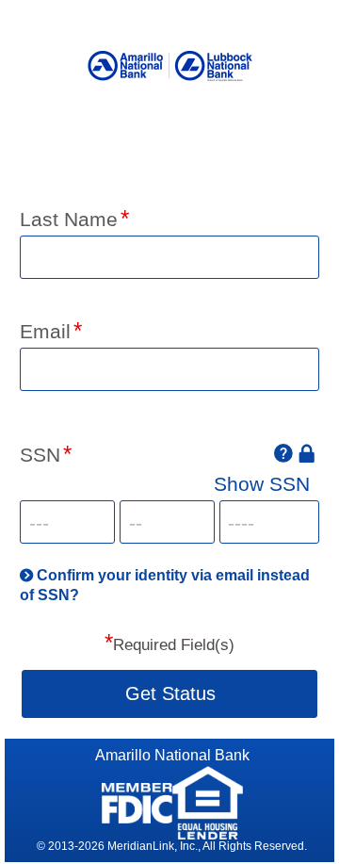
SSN (40, 454)
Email (45, 331)
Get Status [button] (170, 693)
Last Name (69, 219)
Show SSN (262, 484)
